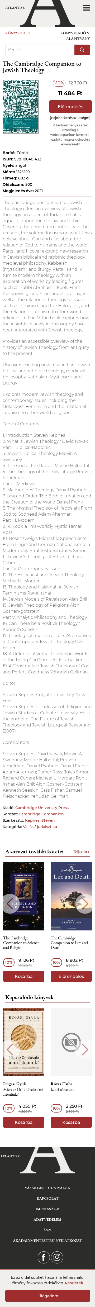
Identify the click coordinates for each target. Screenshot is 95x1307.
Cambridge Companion (41, 814)
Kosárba (24, 976)
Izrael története (62, 1089)
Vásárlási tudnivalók (47, 1187)
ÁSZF (47, 1230)
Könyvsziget (18, 33)
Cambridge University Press (42, 807)
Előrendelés (70, 106)
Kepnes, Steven (40, 820)
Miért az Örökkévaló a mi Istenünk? (23, 1092)
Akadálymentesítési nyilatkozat (47, 1240)
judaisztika (47, 826)
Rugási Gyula (15, 1084)
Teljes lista (81, 851)
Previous (10, 904)
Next (85, 904)
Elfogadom (47, 1296)
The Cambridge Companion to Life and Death (69, 943)
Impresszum (48, 1208)
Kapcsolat (48, 1198)
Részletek (74, 1283)
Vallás (28, 826)
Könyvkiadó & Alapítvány (75, 36)
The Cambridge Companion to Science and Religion (21, 943)
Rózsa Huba (62, 1084)
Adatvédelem (47, 1219)
